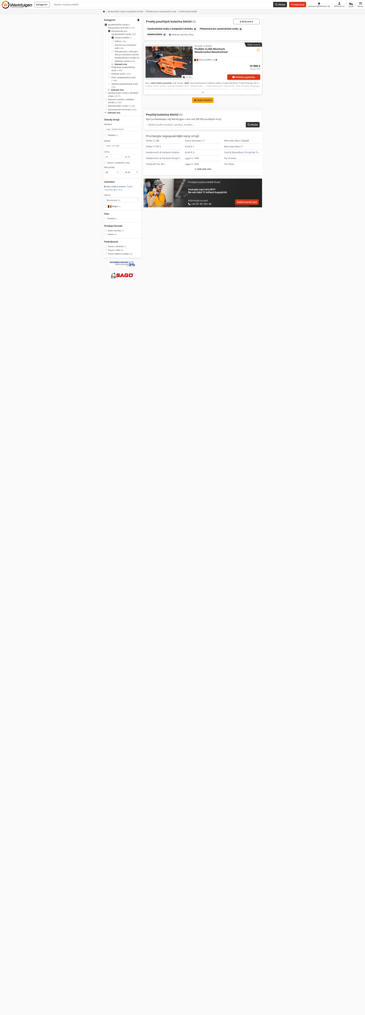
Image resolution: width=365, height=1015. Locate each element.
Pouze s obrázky (117, 246)
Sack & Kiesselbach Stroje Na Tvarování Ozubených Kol (253, 152)
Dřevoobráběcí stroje (121, 105)
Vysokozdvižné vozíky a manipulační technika (121, 26)
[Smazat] (194, 29)
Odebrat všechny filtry (182, 34)
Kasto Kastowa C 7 (195, 140)
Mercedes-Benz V (233, 146)
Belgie (115, 206)
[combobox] (122, 200)
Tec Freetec (230, 158)
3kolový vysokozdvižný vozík (124, 85)
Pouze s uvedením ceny (118, 162)
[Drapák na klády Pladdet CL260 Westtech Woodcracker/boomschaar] (169, 62)
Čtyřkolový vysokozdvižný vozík (123, 69)
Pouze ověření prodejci (120, 253)
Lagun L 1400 (192, 158)
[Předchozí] (148, 62)
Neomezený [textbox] (113, 200)
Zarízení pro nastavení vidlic (125, 46)
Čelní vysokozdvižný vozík (123, 79)
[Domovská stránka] (104, 11)
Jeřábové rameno (125, 61)
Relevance (247, 21)
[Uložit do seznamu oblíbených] (258, 50)
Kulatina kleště (123, 37)
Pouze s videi (115, 250)
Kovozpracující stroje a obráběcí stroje (123, 94)
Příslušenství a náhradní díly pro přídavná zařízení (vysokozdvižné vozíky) (127, 54)
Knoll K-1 (189, 146)
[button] (360, 4)
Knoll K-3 (189, 152)
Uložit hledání (204, 100)
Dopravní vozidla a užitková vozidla (121, 101)
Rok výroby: (109, 167)
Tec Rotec (229, 164)
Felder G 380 (152, 140)
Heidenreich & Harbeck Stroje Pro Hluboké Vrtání (172, 158)
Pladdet (113, 135)
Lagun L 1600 (192, 164)
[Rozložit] (202, 92)
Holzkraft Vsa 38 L (155, 164)
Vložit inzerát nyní (247, 202)
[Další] (190, 62)
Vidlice (120, 41)
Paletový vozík (121, 73)
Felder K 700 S (153, 146)
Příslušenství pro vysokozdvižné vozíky (123, 33)
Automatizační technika (122, 109)
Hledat (281, 4)
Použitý (112, 218)
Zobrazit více (204, 169)
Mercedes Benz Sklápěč (236, 140)
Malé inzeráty (116, 230)
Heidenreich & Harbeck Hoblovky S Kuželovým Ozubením (176, 152)
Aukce (112, 234)
